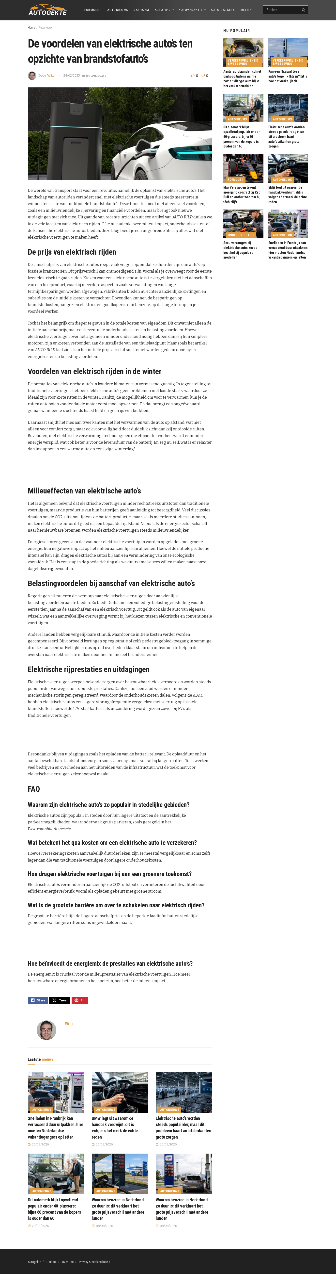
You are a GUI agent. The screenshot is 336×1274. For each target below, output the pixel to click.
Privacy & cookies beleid (94, 1262)
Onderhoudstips (241, 235)
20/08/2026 (40, 1144)
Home (31, 27)
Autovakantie (191, 10)
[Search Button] (303, 9)
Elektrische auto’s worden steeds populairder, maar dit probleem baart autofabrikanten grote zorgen (286, 136)
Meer (245, 10)
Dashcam (141, 10)
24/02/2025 (71, 75)
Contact (51, 1262)
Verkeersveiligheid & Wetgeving (243, 62)
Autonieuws (117, 10)
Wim (51, 75)
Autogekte (34, 1262)
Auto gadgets (223, 10)
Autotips (162, 10)
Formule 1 (93, 10)
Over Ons (68, 1262)
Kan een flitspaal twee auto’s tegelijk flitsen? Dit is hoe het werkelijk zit (287, 76)
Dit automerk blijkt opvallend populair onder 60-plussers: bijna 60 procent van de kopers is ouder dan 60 (241, 136)
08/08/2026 (104, 1226)
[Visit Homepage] (47, 10)
